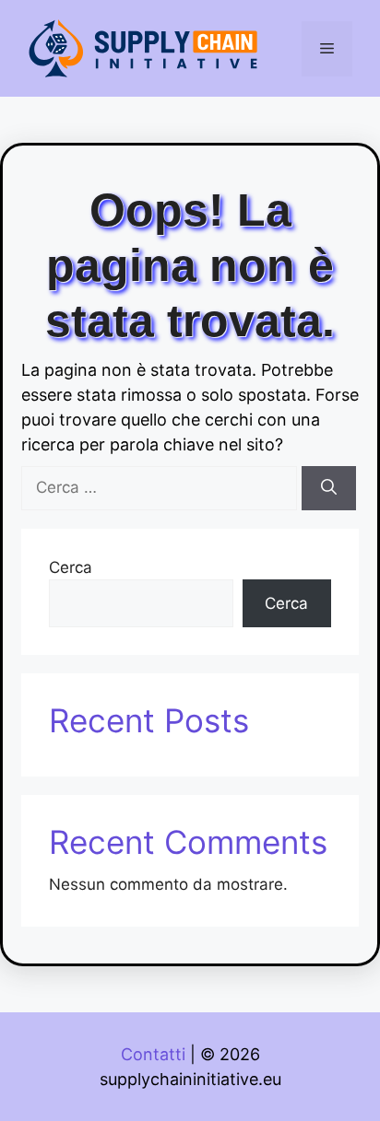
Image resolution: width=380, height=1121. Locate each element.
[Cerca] (329, 488)
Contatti (153, 1054)
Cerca (70, 567)
